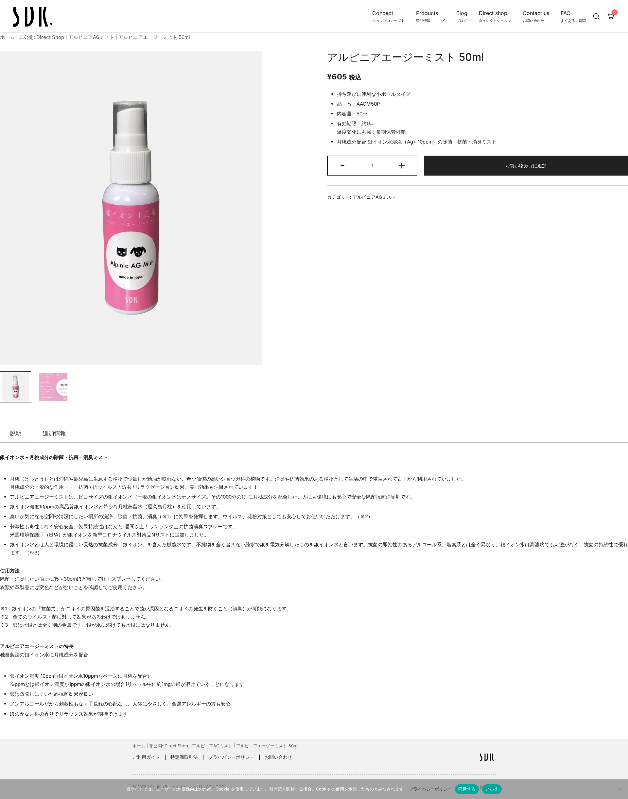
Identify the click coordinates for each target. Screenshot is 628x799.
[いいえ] (620, 789)
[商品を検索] (596, 16)
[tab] (15, 433)
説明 (16, 433)
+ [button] (402, 165)
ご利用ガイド (146, 757)
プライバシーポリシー (231, 757)
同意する (467, 788)
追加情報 (54, 433)
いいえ (491, 788)
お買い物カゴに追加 (526, 165)
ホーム (7, 37)
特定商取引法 (184, 757)
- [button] (342, 165)
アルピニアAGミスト (91, 37)
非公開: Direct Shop (41, 37)
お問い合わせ (278, 757)
